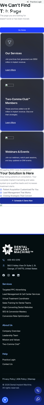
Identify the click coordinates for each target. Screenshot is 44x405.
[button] (5, 400)
